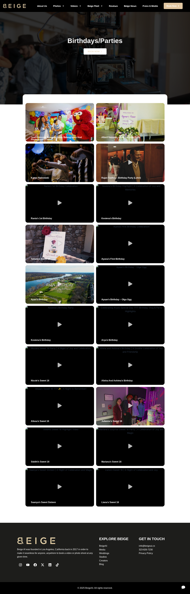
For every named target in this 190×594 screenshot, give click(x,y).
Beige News (130, 6)
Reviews (113, 6)
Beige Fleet (93, 6)
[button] (59, 122)
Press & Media (150, 6)
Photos (57, 6)
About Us (42, 6)
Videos (74, 6)
